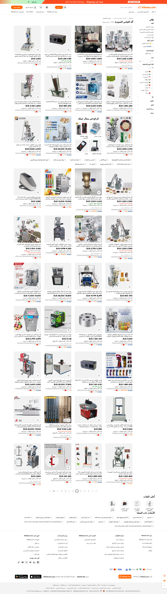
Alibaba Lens (145, 576)
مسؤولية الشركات (147, 547)
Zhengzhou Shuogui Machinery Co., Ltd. (29, 343)
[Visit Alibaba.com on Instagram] (26, 562)
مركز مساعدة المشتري (61, 539)
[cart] (40, 7)
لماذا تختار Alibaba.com (145, 539)
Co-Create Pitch (147, 543)
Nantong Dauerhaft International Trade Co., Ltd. (57, 345)
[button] (65, 7)
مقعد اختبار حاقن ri (74, 160)
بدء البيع (37, 543)
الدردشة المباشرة (62, 543)
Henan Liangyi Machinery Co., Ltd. (122, 343)
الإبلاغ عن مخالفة (62, 558)
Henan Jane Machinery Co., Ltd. (92, 63)
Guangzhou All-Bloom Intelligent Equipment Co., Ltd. (57, 205)
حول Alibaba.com (146, 535)
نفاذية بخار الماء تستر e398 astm (103, 517)
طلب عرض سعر (91, 543)
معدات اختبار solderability (123, 164)
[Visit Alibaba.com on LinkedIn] (34, 562)
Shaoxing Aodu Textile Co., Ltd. (62, 437)
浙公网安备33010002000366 (115, 591)
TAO (98, 585)
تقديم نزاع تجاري (62, 547)
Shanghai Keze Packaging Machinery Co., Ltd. (88, 110)
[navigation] (145, 255)
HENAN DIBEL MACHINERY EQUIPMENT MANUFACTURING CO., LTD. (27, 388)
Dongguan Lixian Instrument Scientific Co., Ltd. (88, 480)
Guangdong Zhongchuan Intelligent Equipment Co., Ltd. (57, 110)
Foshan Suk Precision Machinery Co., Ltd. (89, 300)
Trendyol (104, 585)
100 (54, 491)
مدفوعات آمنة (120, 539)
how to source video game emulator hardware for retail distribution (42, 521)
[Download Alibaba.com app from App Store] (35, 577)
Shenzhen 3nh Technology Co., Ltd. (30, 205)
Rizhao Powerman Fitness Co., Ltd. (61, 480)
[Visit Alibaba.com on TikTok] (19, 562)
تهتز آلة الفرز (103, 160)
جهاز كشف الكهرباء (113, 521)
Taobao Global (91, 585)
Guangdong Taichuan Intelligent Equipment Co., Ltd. (118, 482)
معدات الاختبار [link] (107, 18)
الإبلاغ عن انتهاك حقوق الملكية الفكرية (56, 554)
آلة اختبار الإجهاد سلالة (122, 517)
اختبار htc (92, 164)
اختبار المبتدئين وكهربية (105, 164)
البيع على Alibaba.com (33, 539)
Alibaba (131, 18)
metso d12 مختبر (137, 517)
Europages (111, 585)
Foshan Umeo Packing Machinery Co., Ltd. (89, 255)
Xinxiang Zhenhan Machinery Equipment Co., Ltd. (88, 433)
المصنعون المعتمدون (90, 539)
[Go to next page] (50, 491)
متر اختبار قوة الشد (79, 164)
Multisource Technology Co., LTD (122, 433)
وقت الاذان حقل (70, 521)
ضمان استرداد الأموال (118, 543)
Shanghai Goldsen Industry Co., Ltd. (121, 209)
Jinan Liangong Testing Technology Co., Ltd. (58, 300)
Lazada (83, 585)
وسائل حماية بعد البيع (118, 550)
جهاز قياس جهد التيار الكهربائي (131, 521)
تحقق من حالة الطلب (33, 547)
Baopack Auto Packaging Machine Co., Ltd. (58, 153)
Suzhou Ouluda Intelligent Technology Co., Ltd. (88, 343)
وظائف (150, 550)
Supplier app (81, 576)
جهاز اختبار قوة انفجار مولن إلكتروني (39, 160)
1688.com (64, 585)
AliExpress (56, 585)
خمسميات (100, 521)
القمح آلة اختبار (148, 521)
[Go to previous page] (96, 491)
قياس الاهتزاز (72, 517)
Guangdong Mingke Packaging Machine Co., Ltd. (118, 153)
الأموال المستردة (62, 550)
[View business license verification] (101, 591)
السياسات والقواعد (118, 558)
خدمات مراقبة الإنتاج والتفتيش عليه (114, 554)
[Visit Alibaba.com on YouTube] (22, 562)
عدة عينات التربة (85, 517)
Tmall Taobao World (74, 585)
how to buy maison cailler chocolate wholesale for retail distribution (133, 526)
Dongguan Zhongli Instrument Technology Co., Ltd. (88, 209)
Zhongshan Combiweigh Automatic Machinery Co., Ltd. (57, 252)
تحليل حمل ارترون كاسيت (86, 521)
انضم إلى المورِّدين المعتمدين (31, 550)
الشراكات (36, 554)
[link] (164, 575)
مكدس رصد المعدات (89, 160)
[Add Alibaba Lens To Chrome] (124, 577)
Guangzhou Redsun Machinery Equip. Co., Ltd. (27, 110)
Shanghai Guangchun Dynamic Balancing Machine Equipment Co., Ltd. (57, 388)
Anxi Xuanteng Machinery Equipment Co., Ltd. (118, 67)
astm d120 (27, 517)
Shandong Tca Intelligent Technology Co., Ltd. (118, 110)
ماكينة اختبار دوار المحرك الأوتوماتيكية (121, 160)
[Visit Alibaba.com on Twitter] (30, 562)
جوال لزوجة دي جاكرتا (59, 160)
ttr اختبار (149, 517)
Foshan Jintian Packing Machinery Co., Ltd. (28, 153)
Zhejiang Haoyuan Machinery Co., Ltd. (29, 433)
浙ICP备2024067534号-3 (132, 591)
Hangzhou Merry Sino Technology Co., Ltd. (28, 300)
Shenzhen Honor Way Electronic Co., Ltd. (59, 67)
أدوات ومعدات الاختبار (120, 18)
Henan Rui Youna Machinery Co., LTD (30, 483)
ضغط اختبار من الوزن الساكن (43, 517)
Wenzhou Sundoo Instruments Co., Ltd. (29, 63)
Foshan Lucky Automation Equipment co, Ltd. (27, 256)
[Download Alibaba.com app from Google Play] (21, 577)
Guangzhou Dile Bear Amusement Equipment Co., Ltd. (118, 388)
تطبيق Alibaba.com (49, 576)
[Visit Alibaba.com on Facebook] (38, 562)
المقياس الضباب (59, 517)
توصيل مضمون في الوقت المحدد (115, 547)
